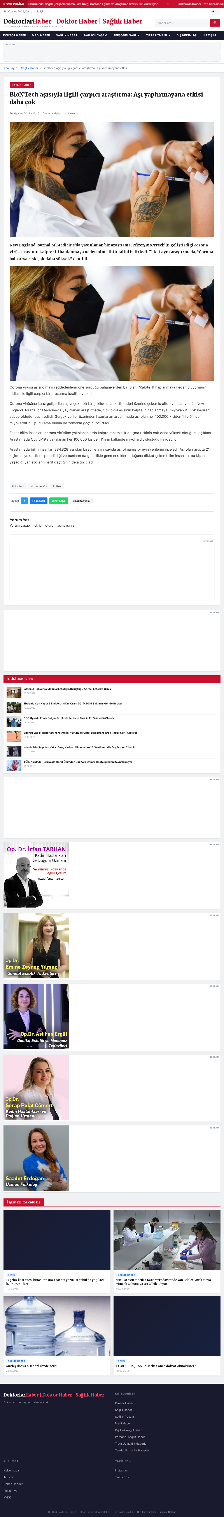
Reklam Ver (11, 1490)
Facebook (38, 500)
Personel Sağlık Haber (130, 1437)
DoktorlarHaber (51, 113)
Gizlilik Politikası (146, 1512)
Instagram (121, 1470)
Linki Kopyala (81, 500)
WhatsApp (59, 500)
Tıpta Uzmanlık (158, 35)
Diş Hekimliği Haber (128, 1430)
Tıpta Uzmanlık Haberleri (131, 1443)
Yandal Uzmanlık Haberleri (132, 1450)
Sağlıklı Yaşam (95, 35)
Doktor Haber (14, 35)
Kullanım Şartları (167, 1512)
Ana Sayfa (10, 68)
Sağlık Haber (66, 35)
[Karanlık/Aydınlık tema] (215, 11)
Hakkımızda (11, 1470)
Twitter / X (122, 1477)
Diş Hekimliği (187, 35)
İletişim (41, 11)
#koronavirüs (39, 486)
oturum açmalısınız (59, 525)
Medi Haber (41, 35)
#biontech (18, 486)
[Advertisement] (112, 51)
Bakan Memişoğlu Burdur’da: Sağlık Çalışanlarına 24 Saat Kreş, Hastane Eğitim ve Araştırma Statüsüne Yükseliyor (76, 4)
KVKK (7, 1497)
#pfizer (57, 486)
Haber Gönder (13, 1484)
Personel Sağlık (127, 35)
